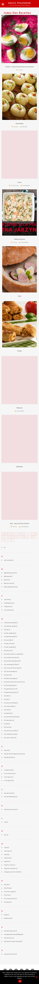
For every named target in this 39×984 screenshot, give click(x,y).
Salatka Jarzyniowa (19, 239)
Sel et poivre (9, 938)
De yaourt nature (10, 737)
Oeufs (6, 854)
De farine (8, 675)
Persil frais (8, 888)
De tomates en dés (10, 734)
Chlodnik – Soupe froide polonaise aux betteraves (19, 67)
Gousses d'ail (9, 770)
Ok (20, 981)
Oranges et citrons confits (12, 872)
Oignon (7, 861)
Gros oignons (9, 780)
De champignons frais (11, 664)
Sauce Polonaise (19, 3)
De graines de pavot (11, 692)
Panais (7, 884)
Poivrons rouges (10, 891)
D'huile (7, 629)
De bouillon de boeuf (11, 657)
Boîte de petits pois (11, 587)
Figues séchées (9, 757)
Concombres (9, 610)
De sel (7, 723)
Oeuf (6, 847)
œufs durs (8, 858)
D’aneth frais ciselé (10, 636)
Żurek (19, 296)
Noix (6, 835)
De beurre (8, 650)
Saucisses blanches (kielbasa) (13, 934)
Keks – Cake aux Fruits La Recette (19, 523)
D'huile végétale (10, 633)
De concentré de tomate (12, 668)
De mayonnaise (9, 706)
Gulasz (19, 182)
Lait (6, 822)
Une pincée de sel (10, 954)
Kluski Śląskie (19, 123)
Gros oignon (8, 777)
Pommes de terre (10, 898)
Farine (7, 750)
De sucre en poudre (11, 730)
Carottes (7, 599)
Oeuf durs (8, 851)
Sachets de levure (10, 931)
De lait (7, 699)
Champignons (9, 603)
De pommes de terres (11, 716)
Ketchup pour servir (11, 809)
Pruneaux (8, 902)
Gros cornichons (9, 773)
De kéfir (7, 696)
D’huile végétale (10, 647)
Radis (6, 914)
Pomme (7, 895)
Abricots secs (8, 560)
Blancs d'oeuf (9, 583)
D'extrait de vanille (10, 626)
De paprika (8, 713)
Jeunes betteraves (10, 796)
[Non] (37, 977)
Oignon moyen (9, 865)
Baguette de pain (10, 573)
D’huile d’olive (9, 643)
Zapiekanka (19, 466)
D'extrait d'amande (11, 622)
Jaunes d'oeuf (9, 793)
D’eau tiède (8, 640)
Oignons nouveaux (10, 868)
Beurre (7, 580)
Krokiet (19, 351)
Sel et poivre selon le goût (13, 941)
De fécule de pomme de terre (14, 682)
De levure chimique (11, 703)
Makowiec (19, 408)
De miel (7, 709)
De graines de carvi (11, 689)
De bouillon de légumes (12, 661)
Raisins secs (8, 918)
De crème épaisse (10, 671)
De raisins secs (9, 720)
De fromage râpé (10, 685)
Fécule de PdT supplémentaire (14, 754)
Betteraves (8, 576)
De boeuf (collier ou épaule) (13, 654)
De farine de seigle (10, 678)
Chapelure (8, 606)
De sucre (7, 727)
